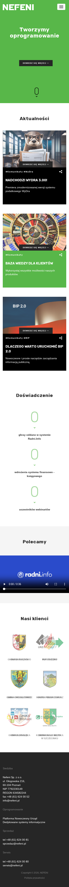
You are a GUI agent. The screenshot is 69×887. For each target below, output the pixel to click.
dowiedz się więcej (34, 63)
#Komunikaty (14, 171)
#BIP (27, 338)
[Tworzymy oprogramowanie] (18, 4)
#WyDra (28, 171)
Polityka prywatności (34, 878)
